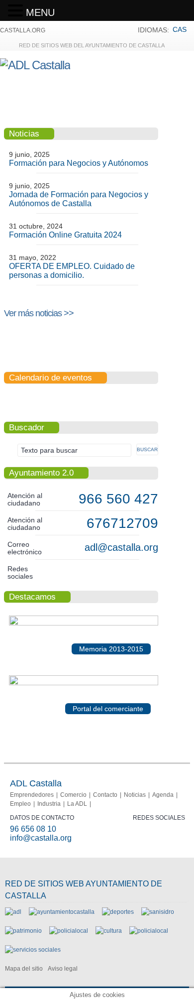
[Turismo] (148, 930)
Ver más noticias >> (39, 313)
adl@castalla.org (121, 547)
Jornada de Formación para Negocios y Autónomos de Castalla (78, 199)
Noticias (135, 794)
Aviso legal (63, 968)
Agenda (163, 794)
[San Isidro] (157, 911)
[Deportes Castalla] (118, 911)
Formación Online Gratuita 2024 (65, 235)
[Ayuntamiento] (62, 911)
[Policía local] (68, 930)
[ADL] (13, 911)
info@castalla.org (41, 838)
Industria (49, 803)
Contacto (105, 794)
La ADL (77, 803)
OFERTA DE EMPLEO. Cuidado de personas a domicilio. (72, 270)
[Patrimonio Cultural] (23, 930)
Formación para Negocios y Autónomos (78, 163)
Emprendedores (32, 794)
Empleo (20, 803)
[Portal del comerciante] (83, 683)
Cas (180, 29)
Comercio (73, 794)
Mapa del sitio (24, 968)
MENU (40, 12)
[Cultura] (109, 930)
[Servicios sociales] (33, 949)
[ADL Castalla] (35, 65)
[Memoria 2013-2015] (83, 623)
